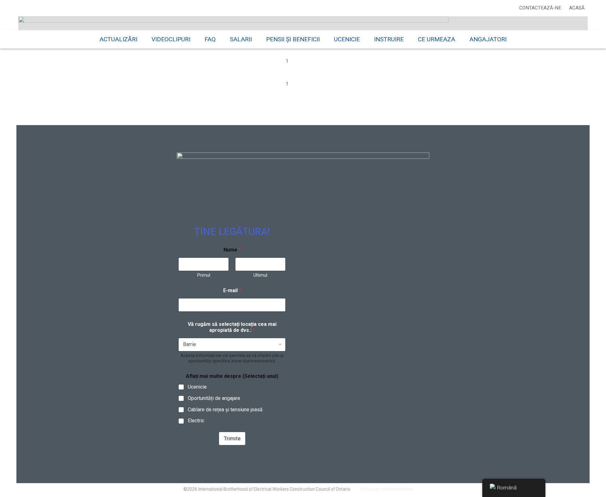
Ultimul (260, 275)
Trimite (232, 438)
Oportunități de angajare (214, 398)
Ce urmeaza (436, 39)
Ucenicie (347, 39)
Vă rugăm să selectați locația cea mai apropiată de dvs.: (232, 327)
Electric (196, 421)
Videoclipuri (171, 39)
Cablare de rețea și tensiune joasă (225, 410)
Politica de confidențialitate (386, 489)
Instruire (389, 39)
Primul (203, 275)
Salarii (241, 39)
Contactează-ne (540, 8)
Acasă (577, 8)
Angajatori (488, 39)
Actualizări (118, 39)
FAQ (210, 39)
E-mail (232, 290)
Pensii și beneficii (293, 39)
